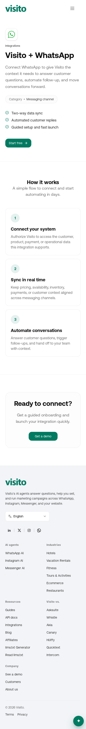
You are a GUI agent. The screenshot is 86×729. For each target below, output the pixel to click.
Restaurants (55, 590)
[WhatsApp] (39, 530)
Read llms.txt (14, 655)
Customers (13, 682)
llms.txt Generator (17, 647)
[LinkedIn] (9, 530)
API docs (11, 617)
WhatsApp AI (14, 553)
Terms (9, 714)
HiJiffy (51, 640)
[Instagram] (29, 530)
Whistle (52, 617)
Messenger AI (14, 568)
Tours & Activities (59, 575)
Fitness (51, 568)
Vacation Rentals (58, 560)
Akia (49, 625)
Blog (8, 632)
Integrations (13, 625)
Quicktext (53, 647)
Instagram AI (14, 560)
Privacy (22, 714)
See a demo (13, 674)
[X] (19, 530)
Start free (15, 143)
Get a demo (43, 436)
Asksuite (52, 610)
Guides (10, 610)
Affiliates (11, 640)
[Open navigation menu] (72, 8)
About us (11, 689)
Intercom (53, 655)
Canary (52, 632)
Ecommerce (55, 583)
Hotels (51, 553)
